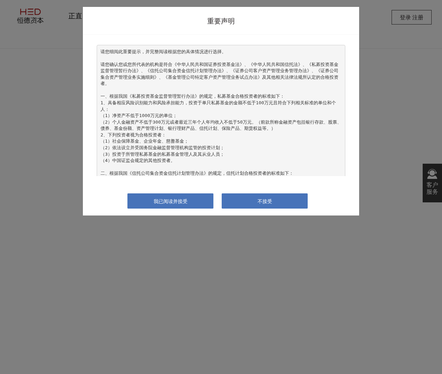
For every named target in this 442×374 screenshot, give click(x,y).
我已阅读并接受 (171, 201)
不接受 (265, 201)
